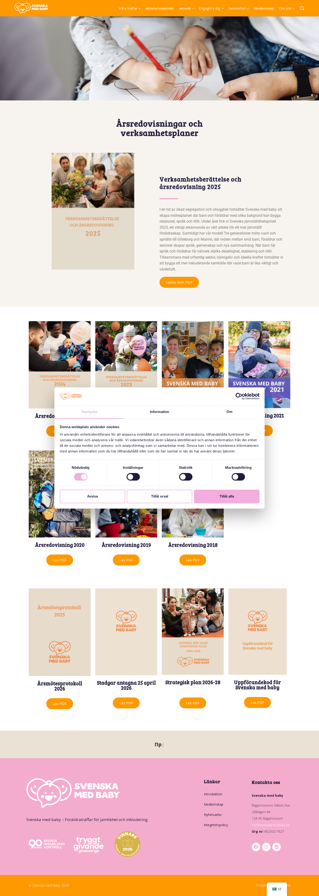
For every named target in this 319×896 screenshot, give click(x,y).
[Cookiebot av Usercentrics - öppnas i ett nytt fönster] (239, 396)
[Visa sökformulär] (302, 8)
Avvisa (92, 496)
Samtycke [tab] (90, 412)
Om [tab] (229, 412)
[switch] (133, 477)
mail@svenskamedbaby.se (271, 825)
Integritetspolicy (216, 825)
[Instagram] (266, 847)
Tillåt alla (227, 496)
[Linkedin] (276, 847)
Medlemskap (264, 8)
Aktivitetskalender (159, 8)
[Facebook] (256, 847)
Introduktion (213, 794)
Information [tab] (159, 412)
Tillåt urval (159, 496)
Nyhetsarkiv (213, 814)
